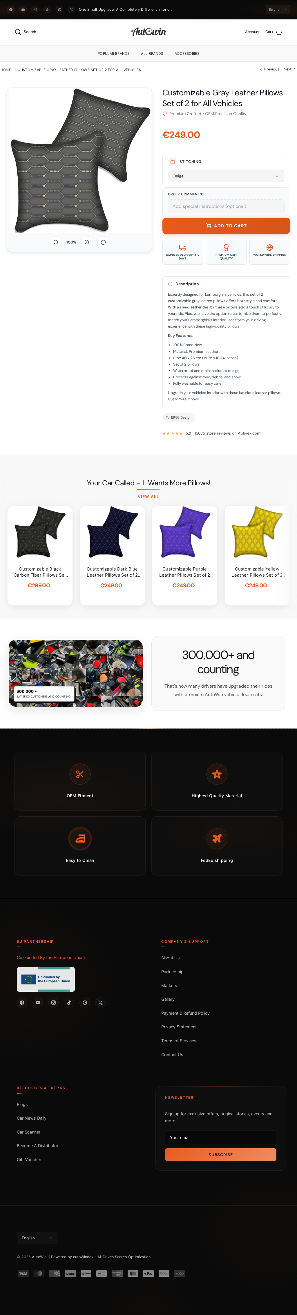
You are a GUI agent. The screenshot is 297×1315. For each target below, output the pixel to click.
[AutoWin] (148, 32)
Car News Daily (31, 1118)
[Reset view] (103, 242)
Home (6, 70)
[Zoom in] (87, 242)
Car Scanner (28, 1131)
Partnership (172, 971)
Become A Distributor (37, 1145)
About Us (170, 957)
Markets (169, 985)
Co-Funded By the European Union (51, 957)
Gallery (168, 999)
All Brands (152, 53)
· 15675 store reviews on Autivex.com (223, 433)
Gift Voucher (29, 1159)
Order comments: (185, 194)
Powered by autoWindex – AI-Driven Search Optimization (101, 1257)
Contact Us (172, 1054)
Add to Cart (230, 226)
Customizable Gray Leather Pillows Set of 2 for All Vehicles (79, 70)
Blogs (22, 1104)
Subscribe (221, 1154)
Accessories (187, 53)
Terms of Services (178, 1040)
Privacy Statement (179, 1026)
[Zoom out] (56, 242)
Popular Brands (113, 53)
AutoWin (39, 1257)
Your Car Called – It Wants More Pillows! (148, 483)
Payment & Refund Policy (185, 1013)
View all (148, 496)
